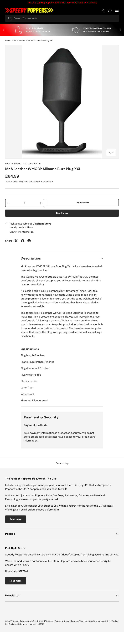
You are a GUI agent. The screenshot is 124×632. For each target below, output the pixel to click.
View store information (22, 231)
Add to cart (82, 202)
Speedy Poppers (20, 621)
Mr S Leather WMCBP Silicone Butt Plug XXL (33, 40)
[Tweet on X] (16, 241)
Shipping (23, 181)
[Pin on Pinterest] (29, 241)
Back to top (62, 463)
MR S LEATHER (12, 163)
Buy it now (62, 213)
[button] (109, 10)
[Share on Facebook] (22, 241)
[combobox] (62, 18)
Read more (15, 519)
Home (7, 40)
